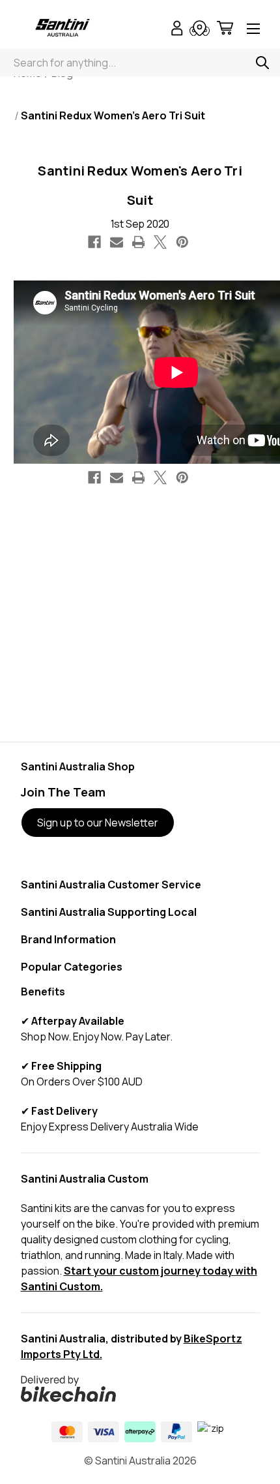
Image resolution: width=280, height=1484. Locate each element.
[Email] (116, 242)
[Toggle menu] (253, 29)
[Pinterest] (182, 242)
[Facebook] (94, 242)
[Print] (138, 242)
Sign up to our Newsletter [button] (97, 822)
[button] (140, 1389)
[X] (160, 242)
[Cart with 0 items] (225, 29)
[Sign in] (177, 29)
